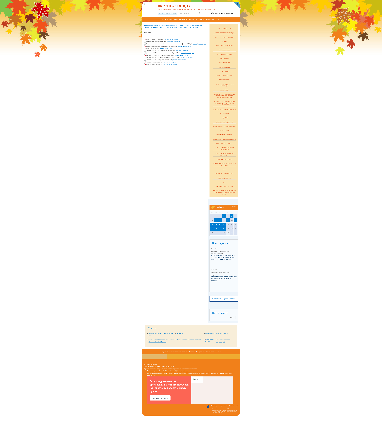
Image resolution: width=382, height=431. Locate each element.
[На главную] (159, 13)
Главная (146, 25)
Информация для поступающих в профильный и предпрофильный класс (224, 192)
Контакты (218, 19)
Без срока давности (224, 178)
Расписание (224, 90)
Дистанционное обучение (224, 45)
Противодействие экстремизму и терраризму (224, 164)
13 (216, 224)
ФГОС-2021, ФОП (224, 58)
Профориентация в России (224, 174)
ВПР (224, 182)
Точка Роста (224, 71)
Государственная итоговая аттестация (224, 85)
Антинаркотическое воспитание (224, 139)
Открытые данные (224, 50)
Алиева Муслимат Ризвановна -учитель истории (188, 25)
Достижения (224, 113)
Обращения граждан (224, 28)
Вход (231, 317)
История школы (224, 67)
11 (235, 220)
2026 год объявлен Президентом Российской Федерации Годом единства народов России (223, 257)
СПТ (224, 169)
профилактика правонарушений (224, 126)
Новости (191, 19)
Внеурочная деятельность (224, 143)
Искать (200, 13)
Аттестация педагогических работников (161, 25)
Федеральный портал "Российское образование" (189, 339)
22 (223, 228)
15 (223, 224)
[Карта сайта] (162, 13)
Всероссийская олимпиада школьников (224, 148)
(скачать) (168, 39)
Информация (200, 19)
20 (216, 228)
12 (212, 224)
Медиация (224, 118)
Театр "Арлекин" (224, 130)
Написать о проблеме (160, 398)
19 (212, 228)
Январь (234, 206)
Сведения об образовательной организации (174, 19)
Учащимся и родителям (224, 75)
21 (220, 228)
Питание (224, 41)
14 (220, 224)
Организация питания (224, 54)
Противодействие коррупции (224, 33)
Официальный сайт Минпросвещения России (216, 333)
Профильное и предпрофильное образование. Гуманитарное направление (224, 103)
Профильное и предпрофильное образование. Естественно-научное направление (224, 96)
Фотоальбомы (210, 19)
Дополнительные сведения (224, 37)
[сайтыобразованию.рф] (237, 5)
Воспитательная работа (224, 135)
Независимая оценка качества (223, 299)
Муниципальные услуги (224, 186)
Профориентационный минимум (224, 109)
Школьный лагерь (224, 63)
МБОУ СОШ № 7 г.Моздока (174, 6)
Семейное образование (224, 159)
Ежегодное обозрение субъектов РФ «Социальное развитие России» (224, 279)
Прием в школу (224, 80)
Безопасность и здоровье (224, 122)
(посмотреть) (175, 39)
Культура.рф (180, 333)
